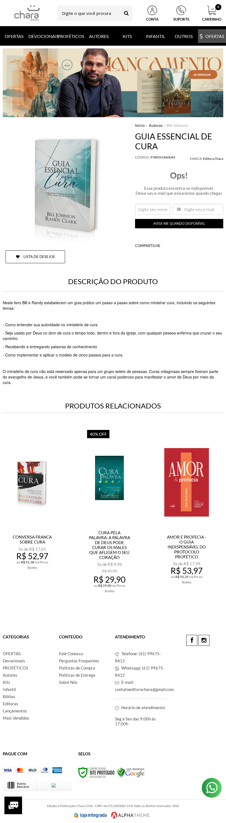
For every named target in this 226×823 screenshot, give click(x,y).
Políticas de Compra (77, 667)
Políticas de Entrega (77, 675)
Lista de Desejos (39, 256)
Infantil (9, 689)
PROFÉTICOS (15, 667)
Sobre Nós (68, 682)
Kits (6, 682)
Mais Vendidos (16, 717)
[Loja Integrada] (90, 815)
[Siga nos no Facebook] (191, 640)
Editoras (10, 703)
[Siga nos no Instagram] (203, 640)
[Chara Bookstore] (27, 13)
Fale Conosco (71, 653)
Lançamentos (15, 710)
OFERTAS (12, 653)
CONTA (152, 19)
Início (140, 125)
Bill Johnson (177, 125)
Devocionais (14, 660)
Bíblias (9, 696)
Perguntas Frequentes (79, 660)
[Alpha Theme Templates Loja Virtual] (130, 815)
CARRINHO (211, 13)
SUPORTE (181, 19)
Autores (156, 125)
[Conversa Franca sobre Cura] (32, 513)
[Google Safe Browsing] (131, 772)
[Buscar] (126, 13)
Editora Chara (213, 159)
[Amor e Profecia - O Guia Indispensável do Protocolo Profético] (187, 513)
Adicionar (35, 586)
